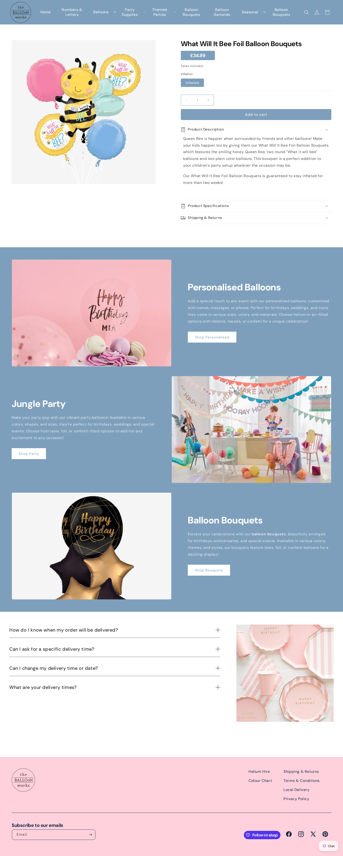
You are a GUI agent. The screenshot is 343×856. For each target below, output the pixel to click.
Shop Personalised (212, 337)
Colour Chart (260, 780)
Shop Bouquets (209, 570)
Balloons (101, 12)
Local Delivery (296, 789)
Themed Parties (159, 12)
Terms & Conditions (302, 780)
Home (45, 12)
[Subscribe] (90, 834)
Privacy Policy (296, 798)
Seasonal (250, 12)
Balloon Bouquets (191, 12)
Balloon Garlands (222, 12)
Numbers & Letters (72, 12)
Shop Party (29, 453)
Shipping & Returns (301, 771)
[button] (306, 12)
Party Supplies (130, 12)
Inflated (192, 83)
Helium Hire (259, 771)
